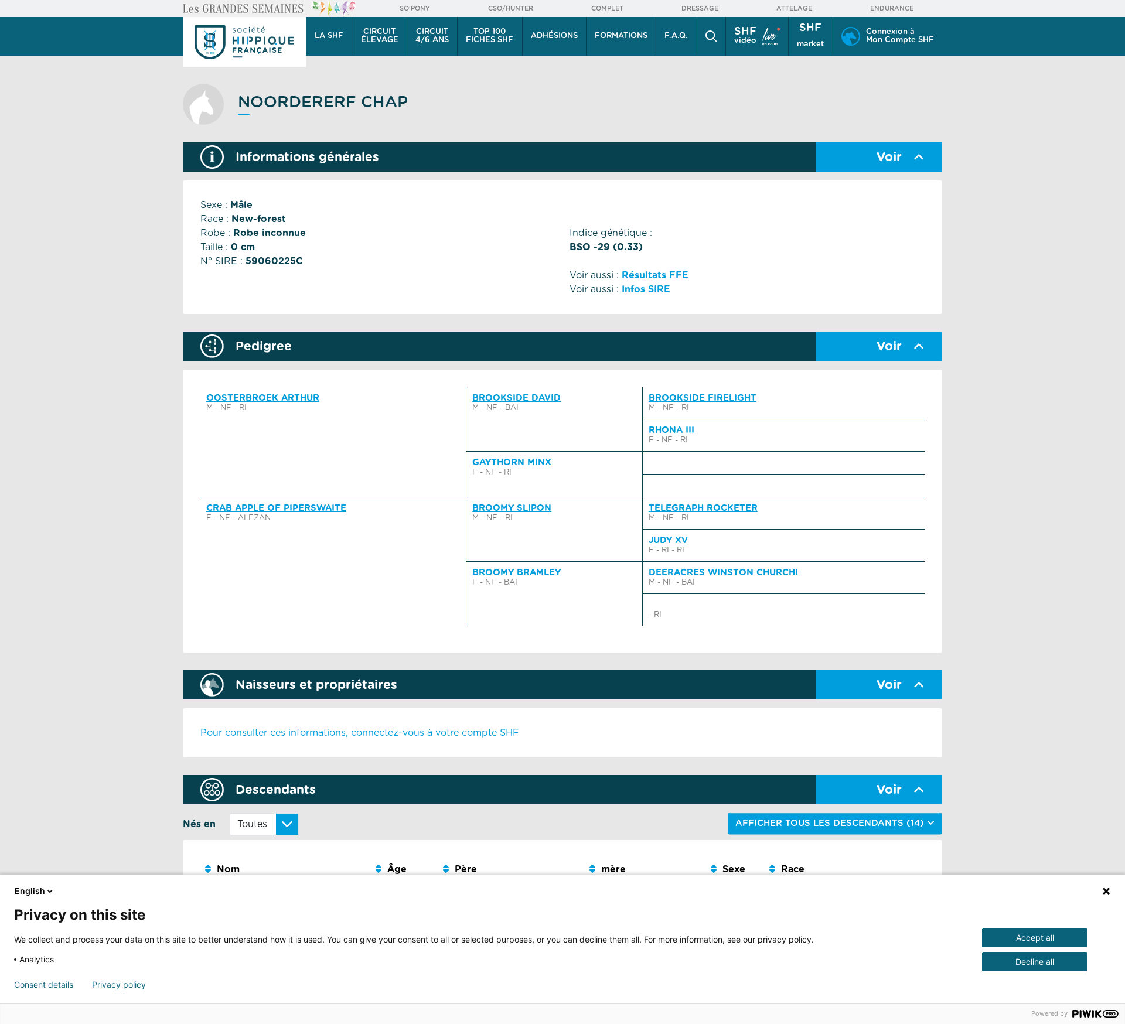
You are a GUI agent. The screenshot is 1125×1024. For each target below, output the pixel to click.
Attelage (794, 8)
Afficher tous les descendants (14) (831, 823)
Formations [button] (621, 36)
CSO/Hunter (510, 8)
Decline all (1034, 962)
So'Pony (415, 8)
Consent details (43, 984)
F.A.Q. (676, 36)
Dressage (699, 8)
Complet (607, 8)
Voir (889, 157)
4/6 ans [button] (432, 36)
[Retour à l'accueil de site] (244, 42)
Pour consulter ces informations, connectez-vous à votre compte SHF (359, 733)
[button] (711, 36)
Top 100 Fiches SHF (489, 36)
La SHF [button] (329, 36)
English (30, 891)
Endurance (891, 8)
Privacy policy (119, 984)
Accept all (1035, 938)
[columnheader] (285, 870)
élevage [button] (379, 36)
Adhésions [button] (554, 36)
